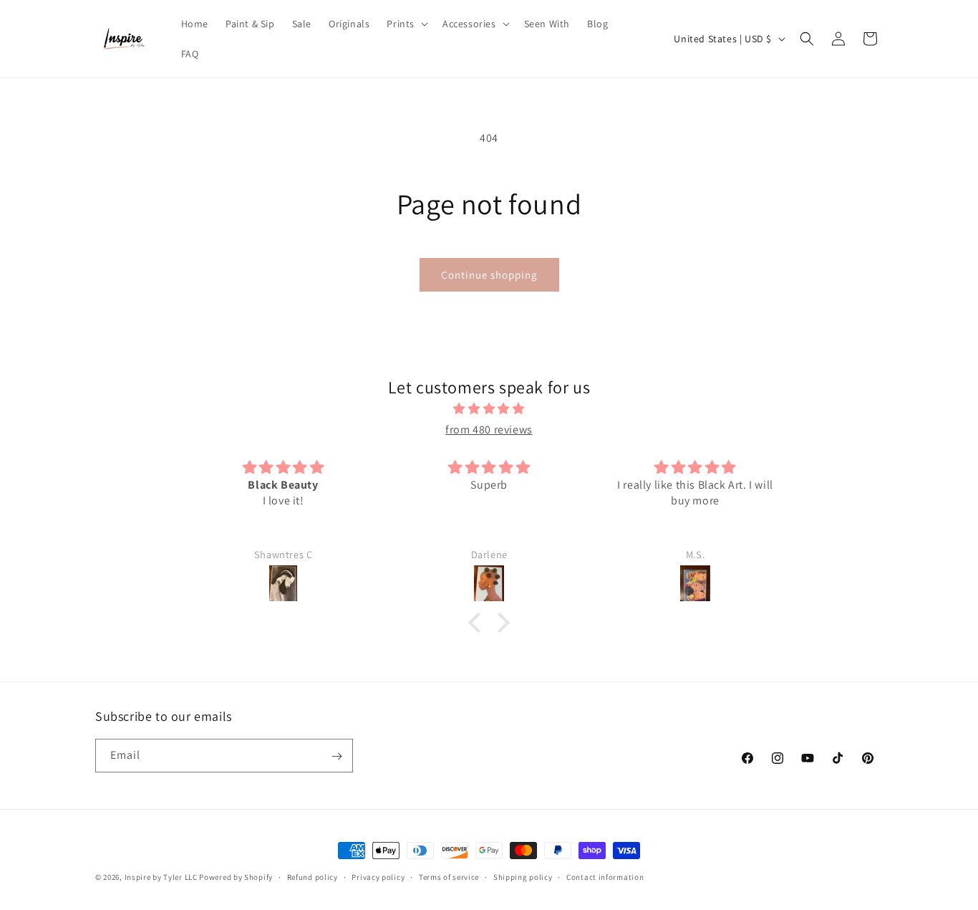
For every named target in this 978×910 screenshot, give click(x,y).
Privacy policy (378, 876)
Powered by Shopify (236, 877)
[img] (489, 410)
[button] (406, 24)
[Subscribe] (336, 756)
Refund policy (312, 876)
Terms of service (449, 876)
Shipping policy (523, 876)
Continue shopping (489, 275)
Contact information (605, 876)
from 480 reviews (489, 429)
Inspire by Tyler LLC (161, 877)
